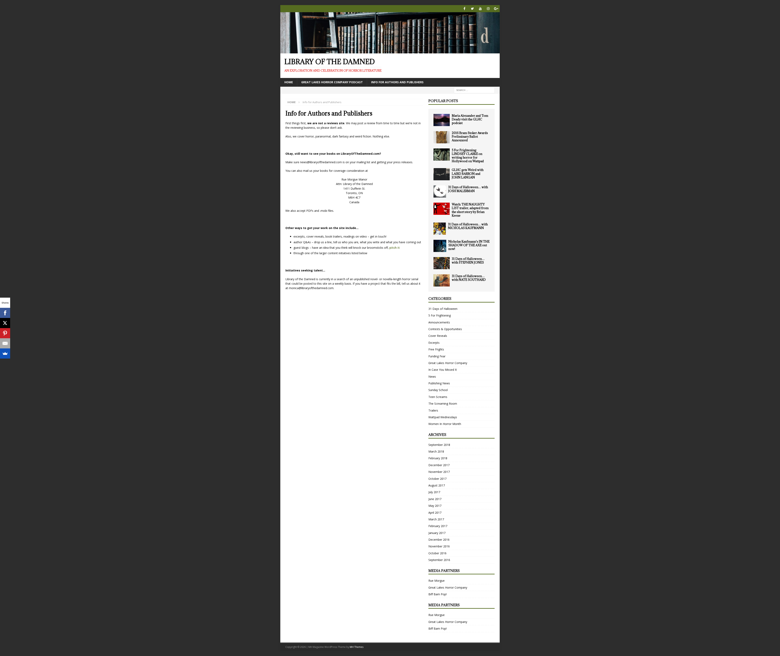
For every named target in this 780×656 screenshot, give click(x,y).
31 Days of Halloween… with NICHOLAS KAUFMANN (468, 226)
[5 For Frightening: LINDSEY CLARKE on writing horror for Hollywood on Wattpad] (441, 154)
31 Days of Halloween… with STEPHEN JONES (468, 260)
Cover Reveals (437, 336)
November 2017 (439, 472)
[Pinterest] (5, 333)
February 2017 (437, 526)
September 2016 (439, 560)
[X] (5, 323)
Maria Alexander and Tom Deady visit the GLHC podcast (470, 119)
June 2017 (434, 499)
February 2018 (437, 458)
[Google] (496, 8)
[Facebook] (464, 8)
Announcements (439, 322)
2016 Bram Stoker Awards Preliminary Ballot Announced (470, 136)
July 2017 (434, 492)
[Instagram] (488, 8)
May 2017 (434, 506)
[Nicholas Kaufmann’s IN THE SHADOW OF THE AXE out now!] (439, 246)
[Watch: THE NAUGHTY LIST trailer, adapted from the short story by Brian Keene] (441, 209)
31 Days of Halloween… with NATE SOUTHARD (469, 278)
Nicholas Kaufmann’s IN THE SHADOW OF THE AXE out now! (469, 245)
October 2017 (437, 479)
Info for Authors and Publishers (397, 82)
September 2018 (439, 445)
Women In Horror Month (444, 424)
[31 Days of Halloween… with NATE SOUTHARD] (441, 280)
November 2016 (439, 546)
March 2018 (436, 451)
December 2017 (439, 465)
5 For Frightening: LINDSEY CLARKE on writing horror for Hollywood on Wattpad (468, 155)
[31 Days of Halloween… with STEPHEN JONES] (441, 263)
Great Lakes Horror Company (447, 363)
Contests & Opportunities (445, 329)
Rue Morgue (436, 581)
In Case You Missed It (442, 370)
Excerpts (434, 343)
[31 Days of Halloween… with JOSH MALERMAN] (439, 191)
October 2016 (437, 553)
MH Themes (356, 647)
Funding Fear (436, 356)
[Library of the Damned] (390, 51)
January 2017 (436, 533)
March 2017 (436, 519)
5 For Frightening (439, 315)
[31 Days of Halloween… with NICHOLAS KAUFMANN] (439, 229)
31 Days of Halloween (442, 309)
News (432, 376)
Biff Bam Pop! (437, 594)
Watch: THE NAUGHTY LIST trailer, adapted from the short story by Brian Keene (470, 209)
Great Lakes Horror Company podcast (332, 82)
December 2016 (439, 539)
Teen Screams (437, 397)
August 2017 (436, 485)
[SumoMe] (5, 353)
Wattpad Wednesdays (442, 417)
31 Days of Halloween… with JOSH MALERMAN (468, 189)
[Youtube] (480, 8)
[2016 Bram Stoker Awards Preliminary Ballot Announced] (441, 137)
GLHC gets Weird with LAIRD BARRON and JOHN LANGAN (467, 173)
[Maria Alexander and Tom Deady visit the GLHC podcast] (441, 120)
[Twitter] (472, 8)
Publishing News (439, 383)
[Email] (5, 343)
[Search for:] (474, 90)
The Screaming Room (442, 403)
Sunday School (438, 390)
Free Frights (436, 349)
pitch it (394, 248)
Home (288, 82)
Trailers (433, 410)
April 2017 (434, 512)
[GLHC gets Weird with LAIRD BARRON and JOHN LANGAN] (441, 174)
